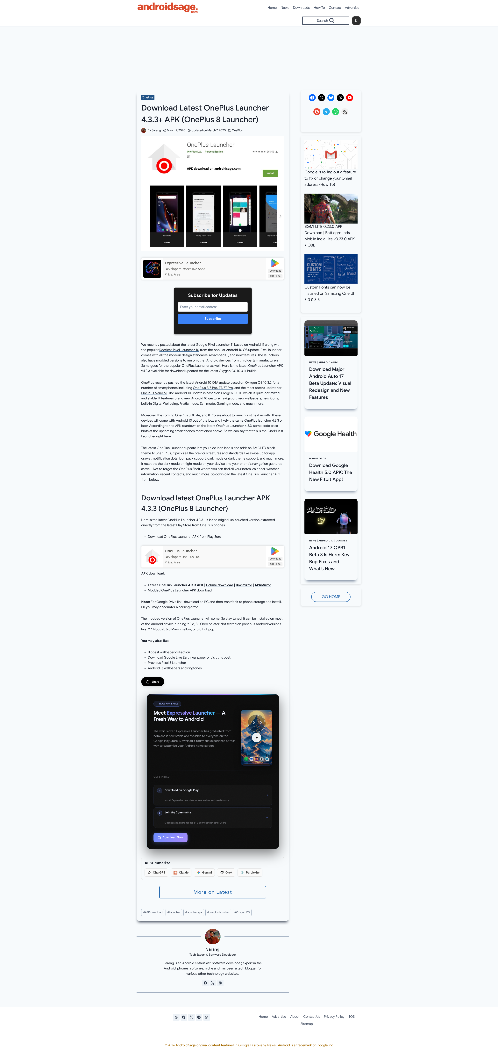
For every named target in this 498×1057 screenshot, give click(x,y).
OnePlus (147, 97)
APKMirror (263, 585)
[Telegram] (199, 1017)
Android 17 (326, 540)
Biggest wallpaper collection (169, 652)
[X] (191, 1017)
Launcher (173, 912)
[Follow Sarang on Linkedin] (220, 983)
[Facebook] (184, 1017)
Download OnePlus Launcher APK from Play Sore (184, 537)
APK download (152, 912)
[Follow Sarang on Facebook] (205, 983)
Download (275, 270)
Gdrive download (219, 585)
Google (341, 540)
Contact (335, 8)
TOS (352, 1017)
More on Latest (213, 892)
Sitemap (307, 1024)
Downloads (301, 8)
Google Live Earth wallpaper (185, 657)
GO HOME (331, 596)
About (294, 1017)
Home (272, 8)
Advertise (352, 8)
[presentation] (331, 338)
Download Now (172, 837)
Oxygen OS (242, 912)
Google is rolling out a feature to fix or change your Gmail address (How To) (330, 178)
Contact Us (311, 1017)
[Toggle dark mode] (356, 21)
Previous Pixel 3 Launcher (167, 663)
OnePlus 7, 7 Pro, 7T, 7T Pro (213, 388)
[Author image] (143, 130)
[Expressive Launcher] (152, 269)
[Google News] (176, 1017)
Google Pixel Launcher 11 (214, 345)
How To (319, 8)
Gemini (207, 872)
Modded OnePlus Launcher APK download (180, 590)
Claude (184, 872)
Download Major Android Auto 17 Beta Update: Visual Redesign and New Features (330, 383)
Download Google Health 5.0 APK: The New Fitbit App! (330, 472)
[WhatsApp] (206, 1017)
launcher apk (193, 912)
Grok (228, 872)
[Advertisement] (249, 55)
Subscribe (212, 319)
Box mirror (244, 585)
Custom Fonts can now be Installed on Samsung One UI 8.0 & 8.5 (329, 293)
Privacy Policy (334, 1017)
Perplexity (253, 872)
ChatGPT (159, 872)
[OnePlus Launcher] (152, 557)
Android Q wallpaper (163, 668)
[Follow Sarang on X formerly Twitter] (213, 983)
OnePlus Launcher (181, 550)
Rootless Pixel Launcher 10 (179, 350)
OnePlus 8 (182, 415)
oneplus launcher (218, 912)
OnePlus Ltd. (190, 557)
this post (223, 657)
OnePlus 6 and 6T (154, 393)
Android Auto (328, 362)
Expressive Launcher (183, 263)
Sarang (156, 130)
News (285, 8)
